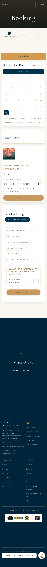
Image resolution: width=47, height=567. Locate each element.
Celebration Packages (16, 248)
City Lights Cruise (32, 432)
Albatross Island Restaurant (31, 487)
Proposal (5, 473)
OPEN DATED (37, 65)
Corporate (30, 469)
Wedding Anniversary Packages (20, 231)
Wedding (5, 477)
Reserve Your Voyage (23, 370)
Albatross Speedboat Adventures (33, 494)
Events (4, 465)
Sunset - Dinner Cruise (15, 166)
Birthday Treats (13, 225)
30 (6, 112)
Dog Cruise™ (30, 440)
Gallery (28, 473)
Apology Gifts (13, 237)
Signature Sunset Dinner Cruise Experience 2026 (22, 270)
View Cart (23, 56)
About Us (29, 465)
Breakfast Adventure (33, 436)
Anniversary (6, 482)
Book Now (40, 4)
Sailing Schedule (32, 445)
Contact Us (30, 482)
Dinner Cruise (31, 427)
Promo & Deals (7, 486)
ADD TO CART (23, 198)
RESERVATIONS (10, 191)
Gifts (27, 477)
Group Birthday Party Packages (20, 242)
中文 (27, 501)
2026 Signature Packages (17, 219)
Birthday (5, 469)
